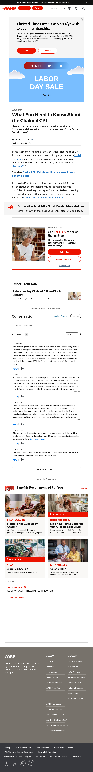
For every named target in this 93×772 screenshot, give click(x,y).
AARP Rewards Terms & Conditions (18, 752)
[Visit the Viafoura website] (50, 479)
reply (15, 369)
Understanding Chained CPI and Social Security (37, 293)
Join (26, 50)
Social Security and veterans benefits (43, 197)
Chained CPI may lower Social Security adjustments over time (37, 299)
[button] (83, 8)
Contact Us (72, 656)
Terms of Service (42, 747)
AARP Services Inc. (76, 698)
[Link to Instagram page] (23, 763)
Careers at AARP (75, 682)
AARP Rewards (52, 677)
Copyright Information (47, 752)
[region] (46, 399)
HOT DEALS (14, 587)
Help (77, 8)
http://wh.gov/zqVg (37, 439)
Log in (56, 316)
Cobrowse (76, 756)
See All (84, 488)
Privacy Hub (64, 265)
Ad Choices (40, 756)
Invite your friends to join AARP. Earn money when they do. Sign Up (42, 2)
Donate (49, 661)
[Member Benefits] (10, 488)
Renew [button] (37, 8)
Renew (48, 50)
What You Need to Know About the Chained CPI (46, 117)
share (67, 369)
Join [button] (24, 8)
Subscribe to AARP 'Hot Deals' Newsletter (51, 206)
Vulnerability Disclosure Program (17, 756)
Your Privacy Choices (58, 756)
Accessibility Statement (63, 747)
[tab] (20, 334)
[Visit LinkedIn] (31, 763)
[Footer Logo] (18, 656)
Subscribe (64, 252)
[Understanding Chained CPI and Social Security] (74, 294)
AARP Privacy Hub (23, 747)
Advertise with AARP (76, 677)
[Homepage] (9, 8)
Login (64, 8)
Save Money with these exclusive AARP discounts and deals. (50, 210)
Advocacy (17, 110)
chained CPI (18, 166)
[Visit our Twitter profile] (15, 763)
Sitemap (7, 747)
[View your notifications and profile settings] (80, 334)
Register (54, 8)
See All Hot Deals (15, 598)
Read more (76, 392)
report (75, 369)
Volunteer (50, 666)
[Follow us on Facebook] (7, 763)
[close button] (81, 20)
